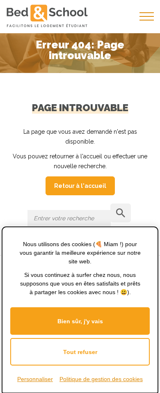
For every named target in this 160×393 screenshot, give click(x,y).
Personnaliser (35, 379)
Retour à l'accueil (80, 186)
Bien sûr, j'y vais (80, 321)
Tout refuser (80, 352)
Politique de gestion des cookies (101, 379)
